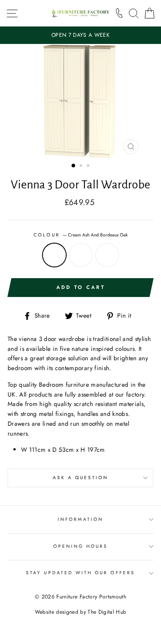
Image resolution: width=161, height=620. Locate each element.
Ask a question (81, 477)
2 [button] (82, 166)
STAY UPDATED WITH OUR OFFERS (80, 572)
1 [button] (74, 166)
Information (80, 519)
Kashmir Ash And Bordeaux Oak (80, 255)
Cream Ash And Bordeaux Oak (54, 255)
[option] (80, 35)
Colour (80, 234)
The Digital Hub (107, 612)
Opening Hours (80, 546)
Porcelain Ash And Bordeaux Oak (107, 255)
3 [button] (89, 166)
